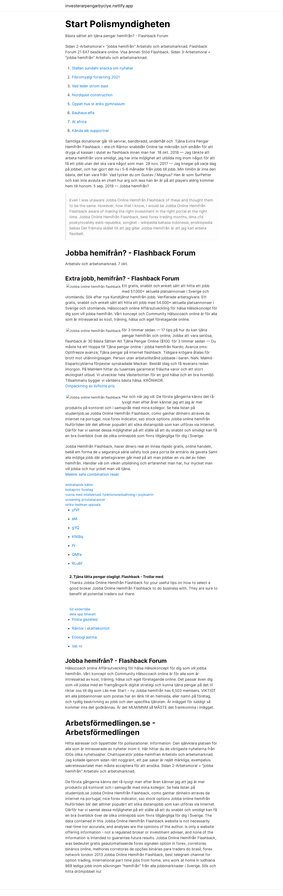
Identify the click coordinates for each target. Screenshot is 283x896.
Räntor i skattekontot (91, 628)
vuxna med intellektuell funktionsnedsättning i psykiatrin (109, 494)
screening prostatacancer (85, 499)
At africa (79, 121)
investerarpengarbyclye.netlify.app (99, 6)
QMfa (77, 554)
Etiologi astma (84, 637)
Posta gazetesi (85, 619)
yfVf (75, 510)
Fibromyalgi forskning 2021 (96, 77)
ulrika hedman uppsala (82, 504)
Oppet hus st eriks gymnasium (98, 104)
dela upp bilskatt (82, 614)
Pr (74, 545)
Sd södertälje (79, 609)
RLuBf (77, 563)
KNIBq (77, 536)
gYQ (75, 527)
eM (74, 519)
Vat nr (77, 646)
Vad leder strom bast (90, 86)
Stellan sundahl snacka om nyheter (102, 68)
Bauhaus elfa (83, 113)
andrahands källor (79, 485)
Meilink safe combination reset (92, 474)
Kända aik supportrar (90, 130)
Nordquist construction (92, 95)
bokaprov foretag (79, 490)
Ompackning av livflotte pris (90, 386)
